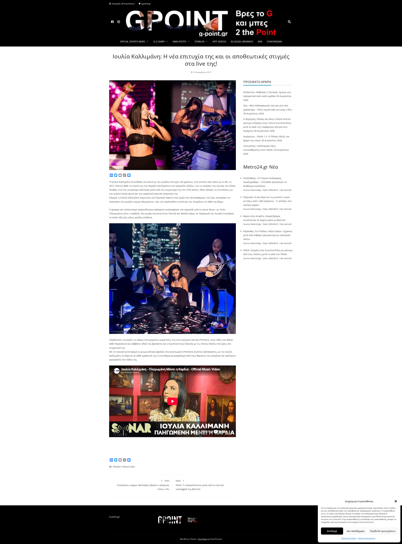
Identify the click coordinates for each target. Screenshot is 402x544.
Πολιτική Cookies (348, 538)
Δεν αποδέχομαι (355, 531)
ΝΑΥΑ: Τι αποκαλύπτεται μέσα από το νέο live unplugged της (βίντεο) (200, 484)
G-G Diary (159, 41)
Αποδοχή (332, 531)
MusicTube (129, 466)
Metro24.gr (256, 190)
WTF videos (219, 41)
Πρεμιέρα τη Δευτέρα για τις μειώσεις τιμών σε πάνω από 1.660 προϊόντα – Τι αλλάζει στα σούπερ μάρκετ (267, 201)
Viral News (202, 539)
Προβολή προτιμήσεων (383, 531)
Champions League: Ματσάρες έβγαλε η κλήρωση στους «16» (143, 484)
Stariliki (199, 41)
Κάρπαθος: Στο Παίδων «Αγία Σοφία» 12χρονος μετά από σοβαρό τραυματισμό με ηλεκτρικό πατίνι (267, 235)
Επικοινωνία (274, 41)
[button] (395, 501)
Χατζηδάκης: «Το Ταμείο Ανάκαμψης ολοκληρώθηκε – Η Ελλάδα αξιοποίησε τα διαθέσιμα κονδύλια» (265, 182)
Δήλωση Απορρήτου (366, 538)
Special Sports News (132, 41)
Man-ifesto (179, 41)
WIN (260, 41)
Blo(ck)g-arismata (242, 41)
